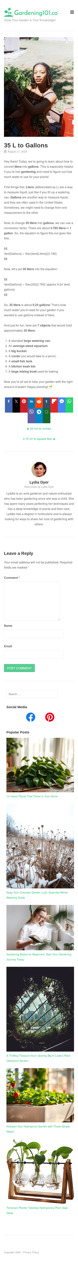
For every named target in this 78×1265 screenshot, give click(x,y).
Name (8, 625)
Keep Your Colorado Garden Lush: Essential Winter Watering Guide (37, 895)
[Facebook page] (30, 718)
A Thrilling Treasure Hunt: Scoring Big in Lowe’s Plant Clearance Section (38, 1058)
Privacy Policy (31, 1252)
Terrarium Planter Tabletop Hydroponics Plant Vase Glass (37, 1210)
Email (8, 646)
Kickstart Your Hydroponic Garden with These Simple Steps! (38, 1128)
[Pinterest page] (49, 718)
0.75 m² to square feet (37, 439)
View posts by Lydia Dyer (39, 487)
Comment (12, 577)
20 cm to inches (40, 428)
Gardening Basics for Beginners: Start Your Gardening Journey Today (38, 956)
